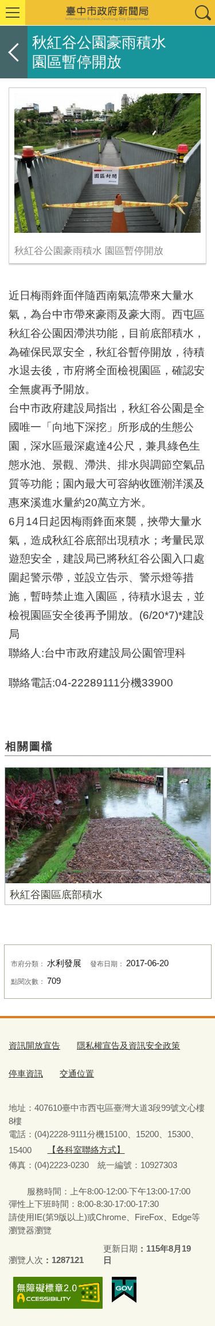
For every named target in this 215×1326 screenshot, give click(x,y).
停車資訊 (26, 1073)
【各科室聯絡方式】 (86, 1149)
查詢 (202, 12)
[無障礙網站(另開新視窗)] (58, 1292)
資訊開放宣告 (34, 1045)
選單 (12, 12)
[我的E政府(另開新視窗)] (124, 1290)
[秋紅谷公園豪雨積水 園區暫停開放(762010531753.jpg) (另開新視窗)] (107, 163)
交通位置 (77, 1073)
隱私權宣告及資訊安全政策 (128, 1045)
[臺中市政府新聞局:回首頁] (107, 12)
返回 (14, 52)
